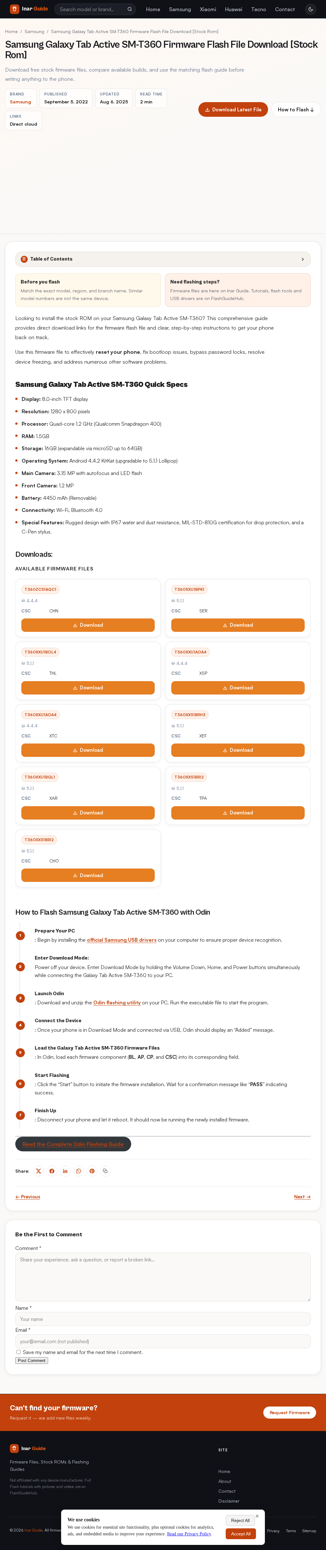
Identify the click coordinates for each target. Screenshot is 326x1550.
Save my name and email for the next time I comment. (82, 1352)
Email (23, 1330)
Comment (28, 1248)
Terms (291, 1530)
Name (23, 1308)
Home (153, 9)
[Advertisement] (163, 178)
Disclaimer (228, 1501)
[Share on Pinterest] (92, 1171)
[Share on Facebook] (51, 1171)
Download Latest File (236, 109)
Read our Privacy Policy (189, 1534)
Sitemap (309, 1530)
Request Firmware (290, 1412)
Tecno (258, 9)
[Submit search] (130, 9)
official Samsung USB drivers (122, 940)
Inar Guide (33, 1530)
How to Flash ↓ (296, 109)
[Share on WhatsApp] (78, 1171)
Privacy (273, 1530)
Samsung (180, 9)
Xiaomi (208, 9)
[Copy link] (105, 1171)
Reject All (240, 1520)
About (224, 1481)
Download (91, 625)
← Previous (27, 1197)
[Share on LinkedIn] (65, 1171)
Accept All (241, 1533)
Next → (302, 1197)
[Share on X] (38, 1171)
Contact (285, 9)
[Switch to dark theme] (310, 9)
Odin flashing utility (117, 1002)
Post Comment (32, 1360)
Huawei (233, 9)
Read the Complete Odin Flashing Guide (73, 1144)
